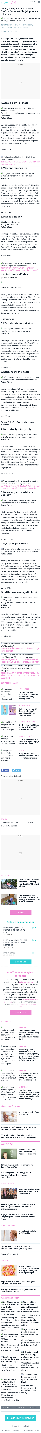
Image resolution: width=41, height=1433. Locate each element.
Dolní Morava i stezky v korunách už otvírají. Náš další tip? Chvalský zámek (29, 882)
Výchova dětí (24, 706)
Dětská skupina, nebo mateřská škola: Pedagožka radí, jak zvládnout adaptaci (28, 1076)
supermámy (28, 822)
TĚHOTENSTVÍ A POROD (11, 1106)
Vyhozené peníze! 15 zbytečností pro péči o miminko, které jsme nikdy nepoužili (20, 487)
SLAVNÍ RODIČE (7, 1183)
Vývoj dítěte (24, 689)
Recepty (33, 1408)
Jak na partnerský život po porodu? (29, 1113)
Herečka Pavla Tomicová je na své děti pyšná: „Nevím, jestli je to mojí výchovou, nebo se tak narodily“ (29, 1094)
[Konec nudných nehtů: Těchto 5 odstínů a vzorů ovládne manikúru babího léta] (10, 1389)
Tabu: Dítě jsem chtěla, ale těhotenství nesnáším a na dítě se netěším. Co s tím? (20, 660)
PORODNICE (20, 1012)
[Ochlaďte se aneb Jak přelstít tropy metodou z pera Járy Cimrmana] (30, 1359)
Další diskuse (20, 962)
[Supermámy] (9, 4)
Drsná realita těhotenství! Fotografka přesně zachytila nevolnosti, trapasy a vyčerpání (20, 675)
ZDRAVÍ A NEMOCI (8, 1225)
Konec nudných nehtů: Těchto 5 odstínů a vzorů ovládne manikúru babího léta (10, 1396)
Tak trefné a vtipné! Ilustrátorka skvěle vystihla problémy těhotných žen (28, 712)
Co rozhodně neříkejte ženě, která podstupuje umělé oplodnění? (29, 741)
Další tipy (20, 912)
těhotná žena (16, 822)
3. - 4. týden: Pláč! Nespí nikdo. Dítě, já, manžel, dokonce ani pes (29, 727)
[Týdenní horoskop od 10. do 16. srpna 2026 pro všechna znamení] (10, 1341)
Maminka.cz (6, 1021)
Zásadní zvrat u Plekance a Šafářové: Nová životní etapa (9, 1367)
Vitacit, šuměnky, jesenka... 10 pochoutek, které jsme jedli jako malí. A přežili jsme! (29, 1269)
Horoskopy (20, 1408)
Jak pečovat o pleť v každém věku (27, 1232)
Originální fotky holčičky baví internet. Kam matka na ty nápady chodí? (28, 695)
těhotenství (5, 822)
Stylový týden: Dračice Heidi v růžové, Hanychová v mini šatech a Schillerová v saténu (30, 1320)
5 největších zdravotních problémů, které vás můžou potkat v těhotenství (19, 269)
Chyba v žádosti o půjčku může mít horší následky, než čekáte (30, 1342)
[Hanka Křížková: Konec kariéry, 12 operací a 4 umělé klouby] (30, 1382)
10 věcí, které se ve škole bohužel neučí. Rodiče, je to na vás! (27, 1151)
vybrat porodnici (26, 982)
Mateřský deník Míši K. (28, 722)
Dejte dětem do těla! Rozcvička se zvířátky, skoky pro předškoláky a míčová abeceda (29, 898)
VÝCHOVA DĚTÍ (7, 1144)
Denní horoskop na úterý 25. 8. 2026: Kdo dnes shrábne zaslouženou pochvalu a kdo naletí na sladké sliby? (10, 1324)
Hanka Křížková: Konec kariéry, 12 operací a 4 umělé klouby (28, 1389)
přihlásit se (33, 1)
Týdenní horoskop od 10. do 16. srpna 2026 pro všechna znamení (10, 1347)
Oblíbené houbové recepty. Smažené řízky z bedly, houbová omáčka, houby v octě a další (29, 1034)
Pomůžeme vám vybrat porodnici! (20, 974)
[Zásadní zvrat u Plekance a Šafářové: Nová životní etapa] (10, 1362)
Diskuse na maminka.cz (20, 922)
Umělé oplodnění (26, 736)
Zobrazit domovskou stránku (20, 1418)
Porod (21, 750)
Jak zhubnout (7, 1408)
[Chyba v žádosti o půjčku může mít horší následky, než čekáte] (30, 1336)
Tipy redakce (7, 875)
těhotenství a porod (9, 826)
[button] (38, 2)
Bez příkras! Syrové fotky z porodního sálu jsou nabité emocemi (29, 755)
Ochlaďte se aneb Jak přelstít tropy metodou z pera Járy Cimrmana (30, 1366)
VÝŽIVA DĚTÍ (6, 1261)
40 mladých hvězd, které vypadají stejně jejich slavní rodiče (29, 1191)
